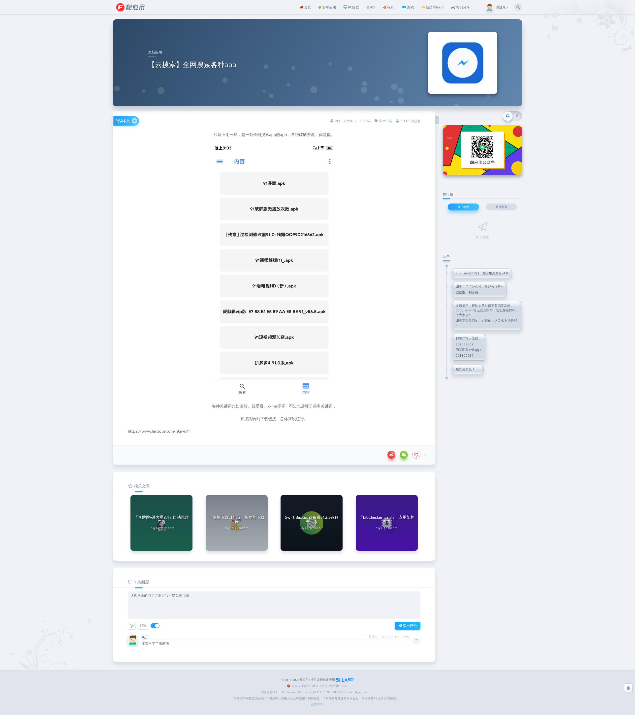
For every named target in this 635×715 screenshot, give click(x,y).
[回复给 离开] (416, 640)
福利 (390, 7)
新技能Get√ (434, 7)
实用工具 (385, 121)
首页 (307, 7)
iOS (372, 7)
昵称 (143, 626)
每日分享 (462, 7)
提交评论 (409, 626)
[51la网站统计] (344, 679)
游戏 (410, 7)
